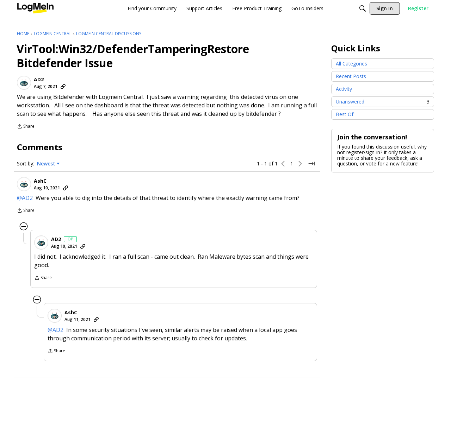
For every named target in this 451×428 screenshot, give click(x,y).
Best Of (344, 114)
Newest (46, 163)
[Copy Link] (63, 86)
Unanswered (383, 101)
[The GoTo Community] (35, 8)
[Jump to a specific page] (311, 163)
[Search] (362, 8)
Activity (344, 89)
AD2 (39, 79)
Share (26, 127)
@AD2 (25, 198)
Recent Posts (351, 76)
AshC (40, 181)
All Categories (351, 63)
